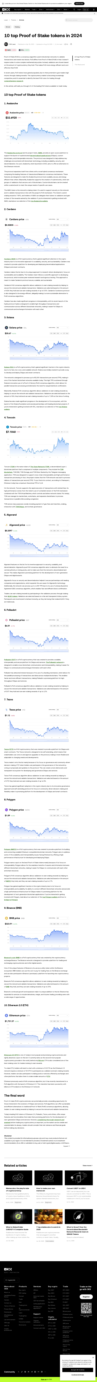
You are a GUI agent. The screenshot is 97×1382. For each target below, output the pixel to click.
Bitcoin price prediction (67, 1327)
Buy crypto (17, 9)
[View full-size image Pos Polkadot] (37, 635)
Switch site (79, 3)
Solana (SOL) (9, 367)
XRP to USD (51, 1335)
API (34, 1293)
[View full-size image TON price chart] (37, 442)
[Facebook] (35, 1372)
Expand (66, 1146)
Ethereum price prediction (67, 1331)
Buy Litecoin (52, 1308)
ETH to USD (52, 1326)
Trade (33, 9)
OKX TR (6, 1325)
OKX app (7, 1322)
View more (87, 1165)
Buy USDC (51, 1293)
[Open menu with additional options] (94, 9)
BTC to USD (52, 1323)
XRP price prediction (66, 1336)
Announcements (38, 1325)
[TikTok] (22, 1372)
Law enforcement (9, 1319)
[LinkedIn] (42, 1372)
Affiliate (35, 1290)
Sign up (85, 9)
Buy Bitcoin (51, 1296)
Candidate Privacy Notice (9, 1296)
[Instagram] (25, 1372)
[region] (77, 1367)
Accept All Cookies (77, 1370)
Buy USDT (51, 1290)
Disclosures (7, 1312)
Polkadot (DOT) (10, 660)
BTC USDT (66, 1296)
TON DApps (20, 507)
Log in (79, 9)
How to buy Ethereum (66, 1354)
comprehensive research (13, 81)
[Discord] (28, 1372)
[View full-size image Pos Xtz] (37, 724)
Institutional (49, 9)
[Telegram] (32, 1372)
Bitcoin (41, 1060)
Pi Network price (68, 1317)
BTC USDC (66, 1290)
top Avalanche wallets (39, 201)
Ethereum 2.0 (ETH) (11, 1055)
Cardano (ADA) (10, 259)
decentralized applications (40, 156)
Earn (20, 1302)
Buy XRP (50, 1311)
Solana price (67, 1320)
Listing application (39, 1303)
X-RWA (21, 1319)
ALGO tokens (13, 596)
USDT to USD (52, 1329)
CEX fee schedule (38, 1300)
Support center (38, 1317)
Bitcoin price (67, 1311)
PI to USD (51, 1338)
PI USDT (65, 1302)
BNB (7, 987)
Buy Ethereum (52, 1299)
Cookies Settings (78, 1374)
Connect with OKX (39, 1328)
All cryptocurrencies (24, 1309)
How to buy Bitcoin (66, 1349)
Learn (6, 20)
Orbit (58, 9)
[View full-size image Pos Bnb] (37, 933)
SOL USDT (66, 1305)
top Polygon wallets (50, 897)
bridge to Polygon (11, 900)
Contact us (7, 1303)
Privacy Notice (8, 1309)
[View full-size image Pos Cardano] (37, 234)
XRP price (66, 1323)
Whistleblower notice (8, 1315)
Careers (6, 1300)
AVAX (40, 153)
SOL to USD (52, 1332)
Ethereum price (67, 1314)
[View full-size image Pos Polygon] (37, 825)
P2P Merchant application (37, 1307)
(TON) (12, 467)
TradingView (23, 1316)
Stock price (22, 1325)
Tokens (13, 20)
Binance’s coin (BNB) (12, 958)
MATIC (8, 881)
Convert (21, 1296)
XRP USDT (66, 1308)
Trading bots (23, 1305)
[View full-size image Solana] (37, 342)
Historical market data (38, 1296)
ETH (48, 1076)
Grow (40, 9)
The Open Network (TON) (39, 467)
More (65, 9)
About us (7, 1292)
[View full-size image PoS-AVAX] (37, 128)
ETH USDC (66, 1293)
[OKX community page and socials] (45, 1372)
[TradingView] (38, 1372)
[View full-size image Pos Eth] (37, 1030)
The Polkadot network (54, 662)
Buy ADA (50, 1302)
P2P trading (22, 1293)
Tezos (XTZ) (8, 749)
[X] (18, 1372)
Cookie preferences (8, 1329)
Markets (27, 9)
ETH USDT (66, 1299)
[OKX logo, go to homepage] (6, 9)
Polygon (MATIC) (10, 849)
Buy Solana (51, 1305)
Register (86, 1297)
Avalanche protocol (14, 153)
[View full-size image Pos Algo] (37, 540)
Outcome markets (24, 1322)
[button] (74, 9)
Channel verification (36, 1321)
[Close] (93, 1357)
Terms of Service (9, 1306)
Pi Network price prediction (68, 1340)
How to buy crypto (66, 1345)
